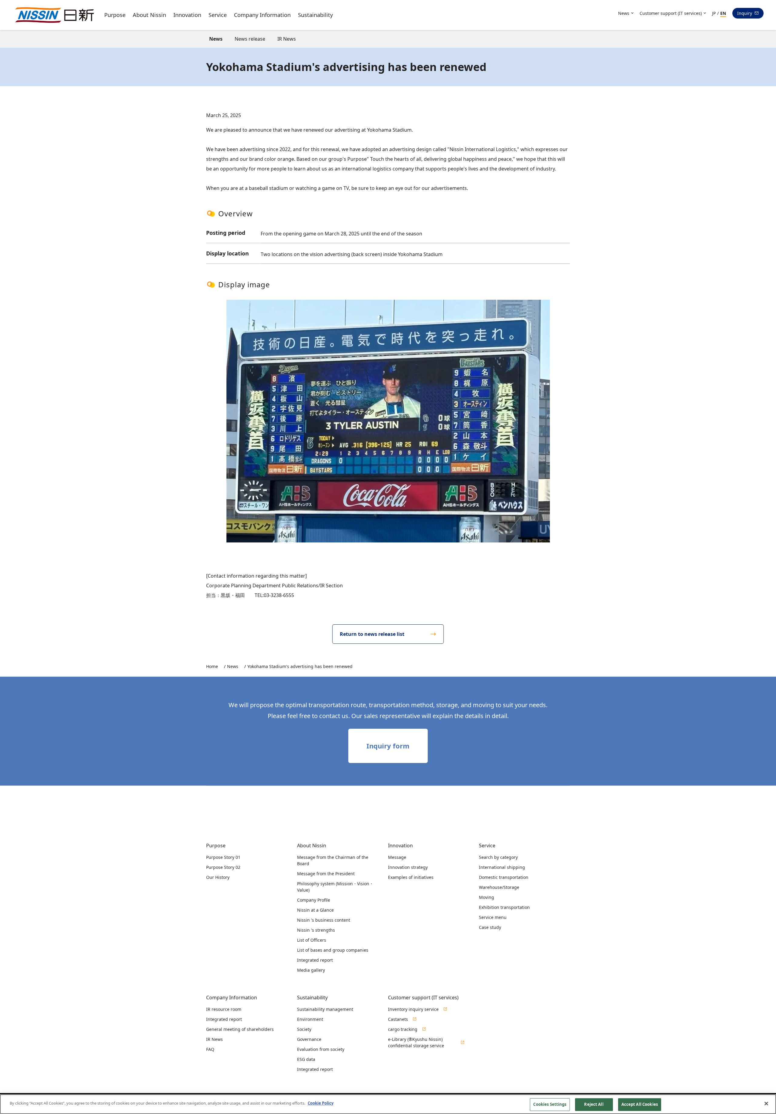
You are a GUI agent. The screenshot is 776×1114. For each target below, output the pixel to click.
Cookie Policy (320, 1103)
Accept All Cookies (639, 1104)
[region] (388, 1104)
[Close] (766, 1103)
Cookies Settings (549, 1104)
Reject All (593, 1104)
